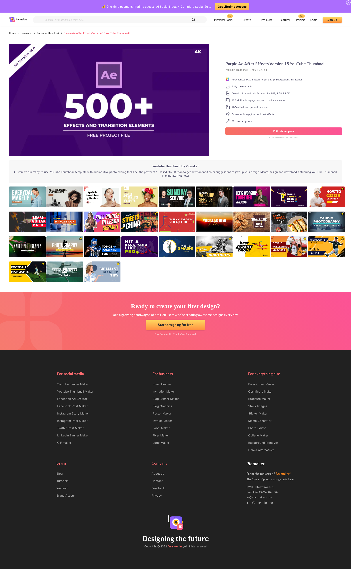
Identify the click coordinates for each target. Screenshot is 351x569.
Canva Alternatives (261, 450)
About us (158, 473)
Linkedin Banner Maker (73, 435)
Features (285, 19)
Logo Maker (161, 442)
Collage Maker (258, 435)
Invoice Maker (162, 421)
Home (12, 33)
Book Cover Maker (261, 384)
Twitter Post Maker (70, 428)
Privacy (157, 495)
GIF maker (64, 442)
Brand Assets (65, 495)
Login (313, 19)
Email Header (162, 384)
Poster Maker (162, 413)
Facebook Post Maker (72, 406)
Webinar (62, 488)
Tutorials (62, 481)
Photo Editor (257, 428)
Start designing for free (175, 325)
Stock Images (257, 406)
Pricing (300, 19)
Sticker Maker (257, 413)
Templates (26, 33)
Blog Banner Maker (166, 399)
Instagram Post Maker (72, 421)
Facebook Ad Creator (72, 399)
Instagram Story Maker (73, 413)
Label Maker (161, 428)
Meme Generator (259, 421)
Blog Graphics (162, 406)
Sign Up (332, 19)
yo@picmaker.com (259, 497)
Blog (59, 473)
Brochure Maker (259, 399)
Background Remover (263, 442)
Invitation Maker (164, 391)
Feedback (158, 488)
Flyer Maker (161, 435)
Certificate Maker (260, 391)
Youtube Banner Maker (73, 384)
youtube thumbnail (48, 33)
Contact (157, 481)
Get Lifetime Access (232, 6)
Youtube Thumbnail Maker (75, 391)
